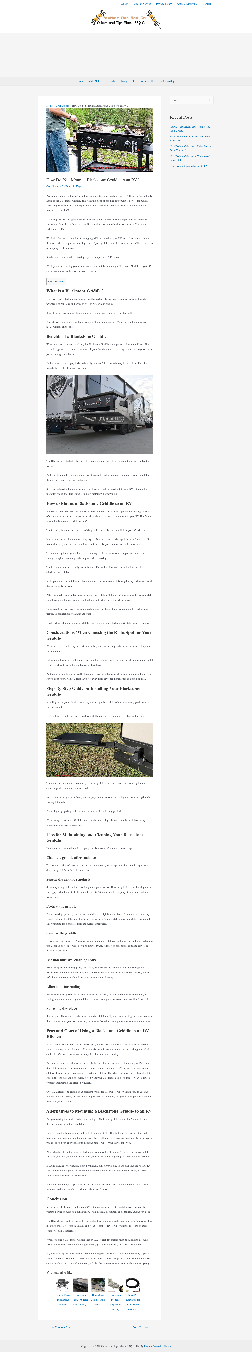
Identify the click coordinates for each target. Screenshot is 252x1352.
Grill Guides (95, 81)
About (124, 3)
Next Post (140, 1327)
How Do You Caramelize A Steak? (188, 166)
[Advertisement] (126, 54)
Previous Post (61, 1327)
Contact (207, 3)
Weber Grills (147, 81)
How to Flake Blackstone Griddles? (63, 1299)
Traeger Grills (128, 81)
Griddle (112, 81)
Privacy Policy (164, 3)
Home (81, 81)
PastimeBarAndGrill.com (157, 1346)
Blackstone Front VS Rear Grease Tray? (80, 1299)
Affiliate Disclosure (187, 3)
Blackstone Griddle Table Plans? (98, 1299)
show (61, 281)
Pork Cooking (167, 81)
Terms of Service (142, 3)
